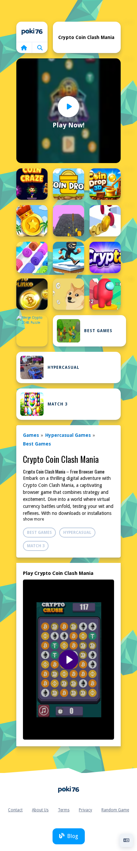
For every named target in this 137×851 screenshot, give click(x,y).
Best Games (98, 330)
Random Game (115, 810)
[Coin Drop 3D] (105, 184)
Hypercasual (63, 367)
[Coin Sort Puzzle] (32, 257)
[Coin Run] (68, 220)
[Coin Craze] (32, 184)
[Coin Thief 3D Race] (68, 257)
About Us (40, 810)
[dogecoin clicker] (68, 294)
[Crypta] (105, 257)
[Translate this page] (126, 840)
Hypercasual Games (68, 435)
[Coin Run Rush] (105, 220)
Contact (15, 810)
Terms (63, 810)
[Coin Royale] (32, 220)
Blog (72, 836)
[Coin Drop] (68, 184)
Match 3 (58, 404)
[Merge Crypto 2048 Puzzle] (32, 330)
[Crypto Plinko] (32, 294)
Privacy (85, 810)
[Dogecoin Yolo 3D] (105, 294)
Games (31, 435)
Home (32, 32)
